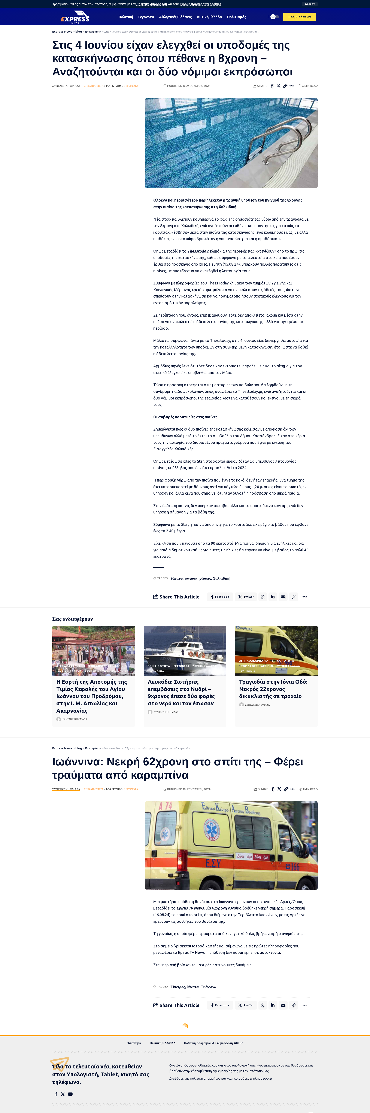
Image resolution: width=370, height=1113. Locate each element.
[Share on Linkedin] (273, 596)
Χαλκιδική (221, 578)
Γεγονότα (131, 85)
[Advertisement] (92, 162)
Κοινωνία (119, 671)
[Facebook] (56, 1094)
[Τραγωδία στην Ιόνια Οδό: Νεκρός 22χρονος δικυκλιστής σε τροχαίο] (276, 651)
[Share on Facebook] (272, 85)
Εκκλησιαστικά (97, 671)
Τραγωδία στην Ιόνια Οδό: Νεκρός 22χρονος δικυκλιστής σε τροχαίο (273, 689)
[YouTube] (70, 1094)
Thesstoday (197, 251)
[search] (262, 16)
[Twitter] (62, 1094)
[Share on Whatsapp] (262, 596)
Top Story (114, 85)
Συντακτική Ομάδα (66, 85)
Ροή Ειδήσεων (150, 85)
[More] (292, 85)
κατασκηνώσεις (198, 578)
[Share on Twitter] (279, 85)
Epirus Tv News (190, 908)
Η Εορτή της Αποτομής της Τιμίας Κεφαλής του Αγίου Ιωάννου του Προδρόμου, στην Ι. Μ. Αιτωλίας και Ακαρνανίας (91, 696)
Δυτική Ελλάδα (70, 671)
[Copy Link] (285, 85)
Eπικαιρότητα (93, 85)
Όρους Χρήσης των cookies (200, 4)
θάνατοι (177, 578)
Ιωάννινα (208, 986)
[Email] (283, 596)
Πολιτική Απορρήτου (151, 4)
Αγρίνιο (121, 666)
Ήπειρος (178, 986)
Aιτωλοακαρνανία (71, 666)
